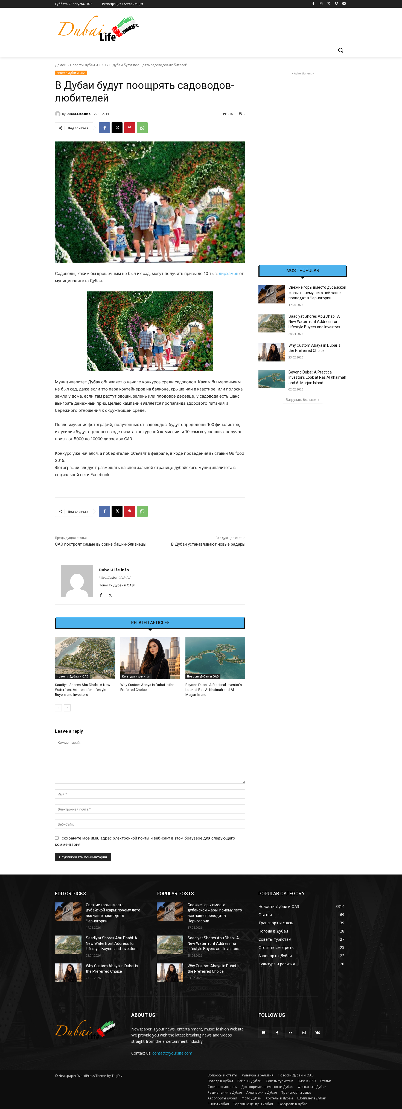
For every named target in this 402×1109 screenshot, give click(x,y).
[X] (329, 4)
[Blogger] (263, 1032)
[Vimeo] (336, 4)
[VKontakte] (317, 1032)
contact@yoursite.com (172, 1053)
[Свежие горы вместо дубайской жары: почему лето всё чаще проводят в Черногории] (271, 294)
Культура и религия (136, 676)
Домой (60, 65)
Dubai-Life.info (78, 114)
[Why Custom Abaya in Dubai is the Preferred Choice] (150, 658)
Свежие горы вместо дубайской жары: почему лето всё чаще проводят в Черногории (317, 292)
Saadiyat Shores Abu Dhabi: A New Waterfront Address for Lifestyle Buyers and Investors (82, 690)
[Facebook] (313, 4)
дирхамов (228, 273)
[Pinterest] (129, 127)
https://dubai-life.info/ (114, 578)
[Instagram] (321, 4)
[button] (340, 50)
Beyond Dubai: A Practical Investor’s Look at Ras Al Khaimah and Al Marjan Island (213, 690)
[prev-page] (58, 707)
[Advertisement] (303, 158)
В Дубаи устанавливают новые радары (208, 544)
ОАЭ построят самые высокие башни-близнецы (100, 544)
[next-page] (67, 707)
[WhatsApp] (142, 127)
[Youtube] (344, 4)
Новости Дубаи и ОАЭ (88, 65)
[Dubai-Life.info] (58, 114)
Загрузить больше (301, 399)
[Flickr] (290, 1032)
